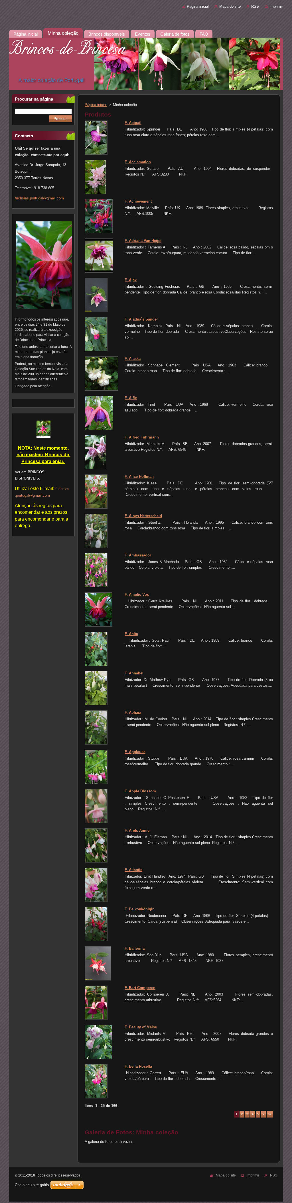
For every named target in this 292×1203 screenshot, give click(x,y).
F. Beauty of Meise (141, 1027)
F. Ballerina (135, 948)
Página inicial (198, 6)
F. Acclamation (138, 162)
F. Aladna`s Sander (141, 319)
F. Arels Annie (137, 830)
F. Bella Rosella (138, 1066)
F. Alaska (133, 358)
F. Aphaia (133, 712)
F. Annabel (134, 673)
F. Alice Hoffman (139, 476)
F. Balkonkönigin (140, 909)
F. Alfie (131, 398)
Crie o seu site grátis (32, 1185)
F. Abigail (133, 123)
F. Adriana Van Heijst (143, 240)
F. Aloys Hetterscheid (143, 516)
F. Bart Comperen (140, 988)
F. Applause (135, 752)
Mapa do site (230, 6)
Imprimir (276, 6)
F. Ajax (131, 280)
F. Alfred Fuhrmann (142, 437)
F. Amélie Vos (137, 594)
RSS (255, 6)
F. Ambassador (138, 555)
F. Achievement (138, 201)
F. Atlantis (133, 870)
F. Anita (131, 634)
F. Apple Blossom (140, 791)
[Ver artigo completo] (96, 153)
